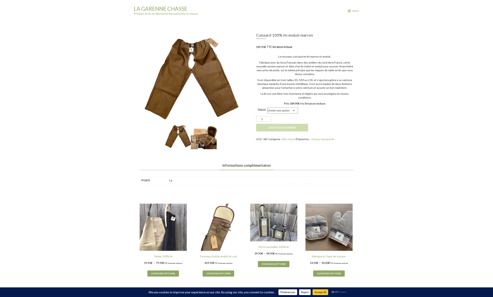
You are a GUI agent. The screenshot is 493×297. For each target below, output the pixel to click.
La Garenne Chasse (160, 8)
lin (333, 139)
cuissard (325, 139)
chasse (315, 139)
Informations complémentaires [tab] (246, 165)
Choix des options (163, 273)
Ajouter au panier (282, 127)
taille (261, 109)
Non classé (288, 139)
